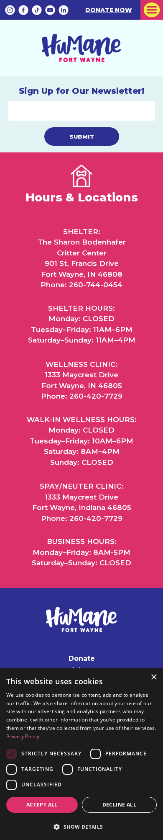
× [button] (153, 677)
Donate (82, 658)
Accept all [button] (42, 804)
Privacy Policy (22, 736)
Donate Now (108, 10)
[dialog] (81, 754)
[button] (81, 826)
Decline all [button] (119, 804)
